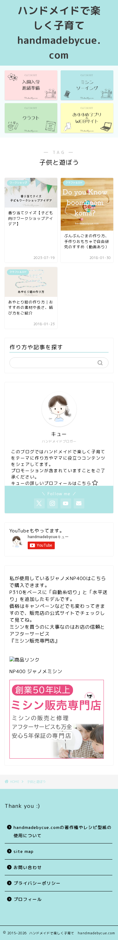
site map (24, 851)
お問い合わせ (28, 867)
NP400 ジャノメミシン (35, 671)
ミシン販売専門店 (34, 640)
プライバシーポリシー (37, 883)
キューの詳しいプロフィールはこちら (51, 483)
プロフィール (28, 899)
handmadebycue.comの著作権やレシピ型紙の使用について (63, 831)
